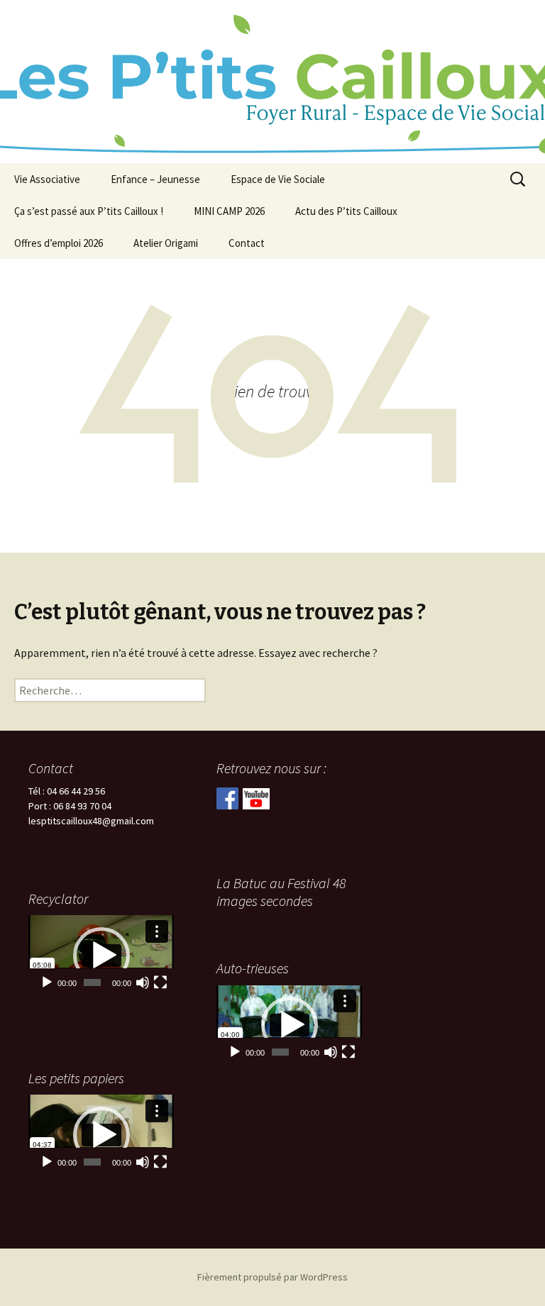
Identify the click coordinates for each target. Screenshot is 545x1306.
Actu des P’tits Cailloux (346, 211)
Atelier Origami (165, 243)
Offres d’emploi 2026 (58, 243)
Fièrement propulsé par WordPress (272, 1277)
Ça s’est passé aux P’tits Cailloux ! (88, 211)
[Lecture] (47, 982)
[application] (101, 955)
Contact (247, 243)
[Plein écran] (160, 982)
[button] (101, 955)
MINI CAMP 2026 (229, 211)
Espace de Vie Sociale (278, 179)
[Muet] (143, 982)
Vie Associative (47, 179)
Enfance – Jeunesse (155, 179)
